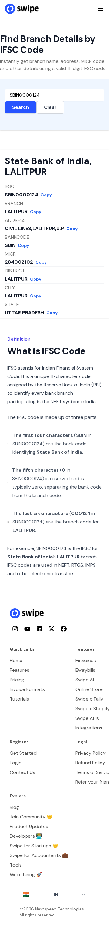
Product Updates (29, 826)
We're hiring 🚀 (26, 874)
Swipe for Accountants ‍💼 (39, 855)
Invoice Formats (27, 689)
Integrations (88, 728)
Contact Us (22, 772)
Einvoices (85, 660)
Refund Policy (90, 763)
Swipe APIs (87, 718)
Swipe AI (84, 680)
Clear (50, 107)
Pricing (17, 680)
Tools (16, 865)
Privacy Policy (90, 753)
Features (19, 670)
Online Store (89, 689)
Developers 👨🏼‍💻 (26, 836)
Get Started (23, 753)
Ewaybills (85, 670)
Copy (46, 195)
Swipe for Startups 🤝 (34, 846)
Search (20, 107)
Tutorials (19, 699)
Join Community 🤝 (31, 817)
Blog (14, 807)
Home (16, 660)
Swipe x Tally (89, 699)
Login (15, 763)
